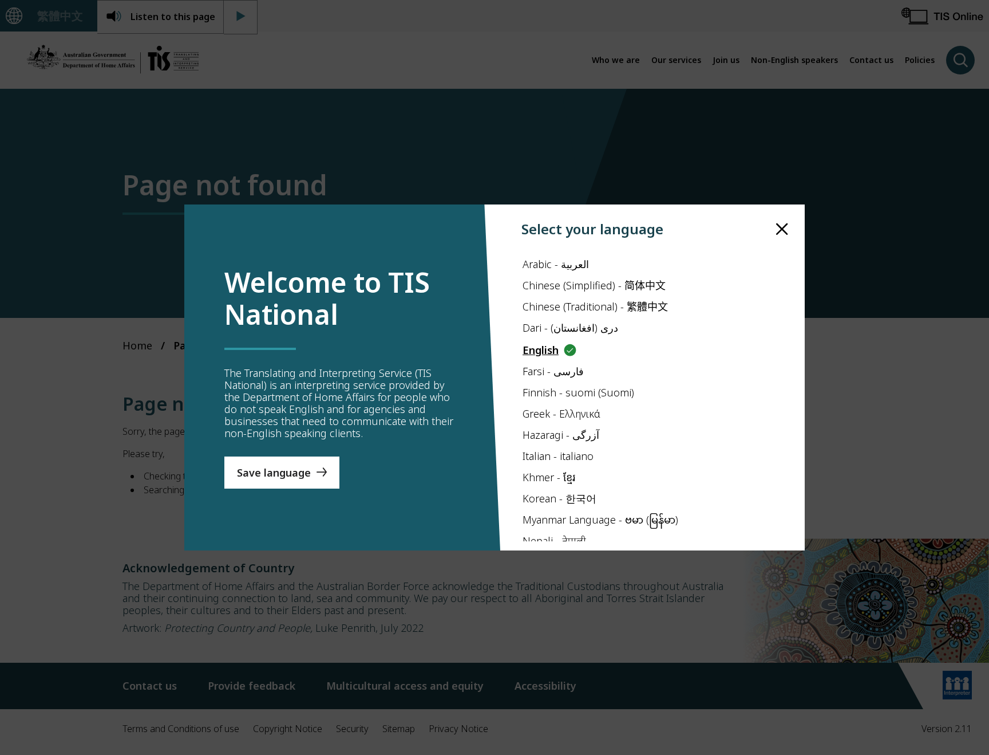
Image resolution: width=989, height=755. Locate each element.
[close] (782, 229)
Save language (274, 472)
